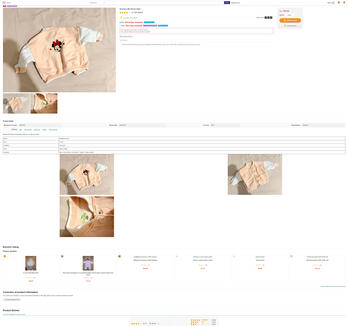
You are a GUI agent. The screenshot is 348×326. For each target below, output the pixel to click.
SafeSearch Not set (235, 2)
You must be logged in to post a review (14, 314)
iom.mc (9, 2)
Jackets (44, 129)
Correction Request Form (12, 299)
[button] (344, 2)
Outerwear (37, 129)
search (227, 2)
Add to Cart (292, 20)
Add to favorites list (291, 25)
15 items (214, 320)
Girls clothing (27, 129)
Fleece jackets (53, 129)
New (137, 22)
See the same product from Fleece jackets (333, 286)
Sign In (330, 2)
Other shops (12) (126, 36)
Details (145, 30)
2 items (214, 324)
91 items (152, 323)
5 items (214, 322)
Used (144, 26)
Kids (20, 129)
